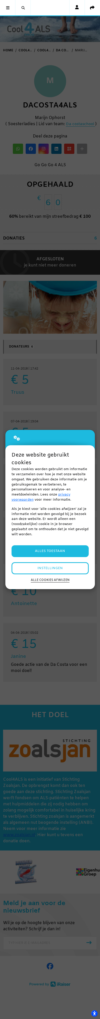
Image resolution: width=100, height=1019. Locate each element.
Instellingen (50, 568)
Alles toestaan (50, 551)
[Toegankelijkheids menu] (94, 1013)
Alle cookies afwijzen (50, 580)
